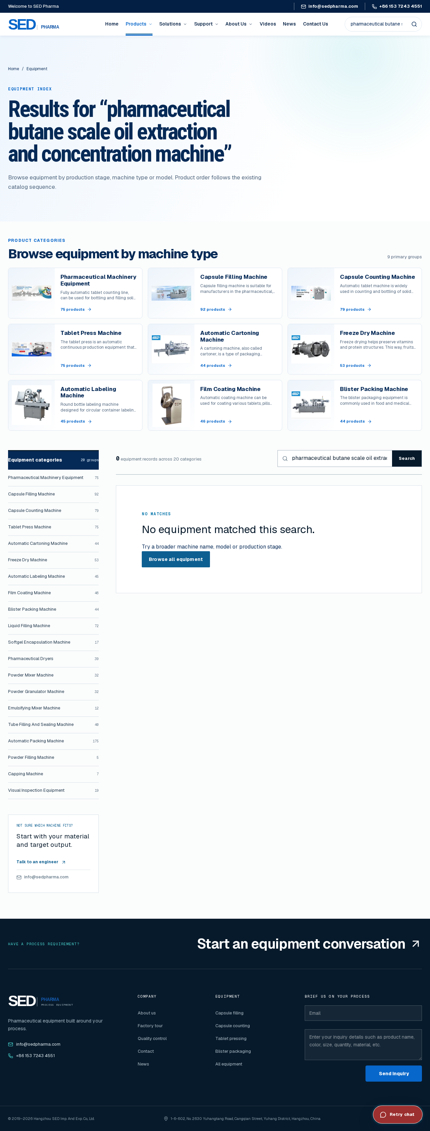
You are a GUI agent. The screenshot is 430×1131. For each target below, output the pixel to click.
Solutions (170, 24)
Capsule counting (232, 1026)
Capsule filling (229, 1013)
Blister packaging (233, 1051)
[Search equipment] (414, 24)
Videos (268, 24)
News (289, 24)
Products (136, 24)
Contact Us (315, 24)
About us (147, 1013)
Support (203, 24)
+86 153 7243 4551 (400, 6)
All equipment (228, 1064)
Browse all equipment (176, 559)
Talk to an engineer (37, 862)
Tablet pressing (231, 1038)
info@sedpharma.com (333, 6)
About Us (236, 24)
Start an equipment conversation (301, 944)
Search (407, 458)
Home (112, 24)
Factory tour (150, 1026)
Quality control (152, 1038)
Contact (146, 1051)
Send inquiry (394, 1074)
